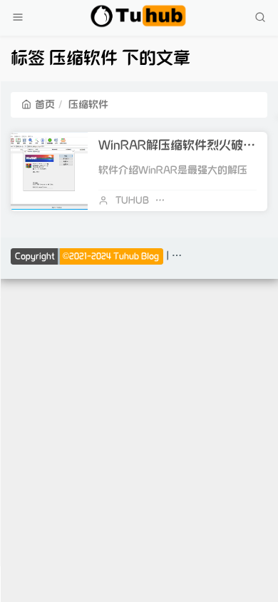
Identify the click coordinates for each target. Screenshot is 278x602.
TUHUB (132, 200)
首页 (45, 104)
